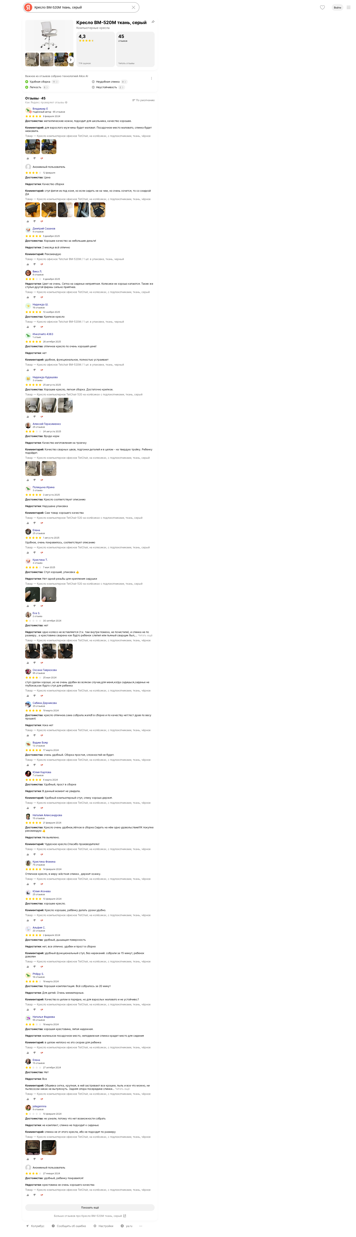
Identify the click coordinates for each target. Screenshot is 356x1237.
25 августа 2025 (52, 384)
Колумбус (37, 1226)
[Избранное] (322, 7)
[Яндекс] (28, 7)
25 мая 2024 (50, 677)
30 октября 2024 (52, 620)
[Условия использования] (151, 78)
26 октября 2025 (52, 341)
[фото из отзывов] (32, 147)
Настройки (106, 1226)
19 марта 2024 (51, 710)
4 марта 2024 (50, 779)
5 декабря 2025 (51, 236)
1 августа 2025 (51, 537)
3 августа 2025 (51, 494)
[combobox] (80, 7)
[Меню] (348, 7)
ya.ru (129, 1226)
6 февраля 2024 (51, 116)
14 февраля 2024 (52, 869)
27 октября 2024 (52, 1067)
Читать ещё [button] (145, 635)
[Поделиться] (153, 21)
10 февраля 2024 (52, 898)
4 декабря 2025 (51, 279)
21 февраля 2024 (52, 822)
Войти (337, 7)
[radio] (27, 158)
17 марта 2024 (51, 750)
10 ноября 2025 (51, 312)
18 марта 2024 (51, 981)
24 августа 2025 (52, 431)
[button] (32, 59)
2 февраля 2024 (51, 935)
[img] (33, 116)
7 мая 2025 (49, 567)
